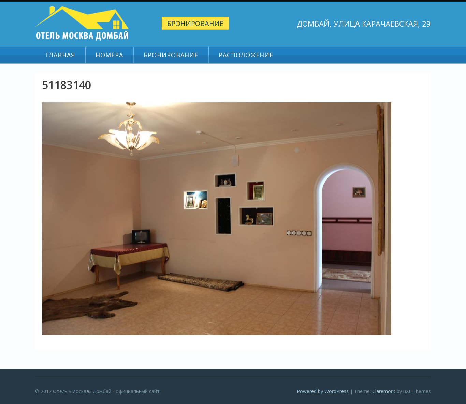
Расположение (246, 55)
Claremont (383, 391)
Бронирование (195, 23)
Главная (60, 55)
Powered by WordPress (323, 391)
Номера (109, 55)
